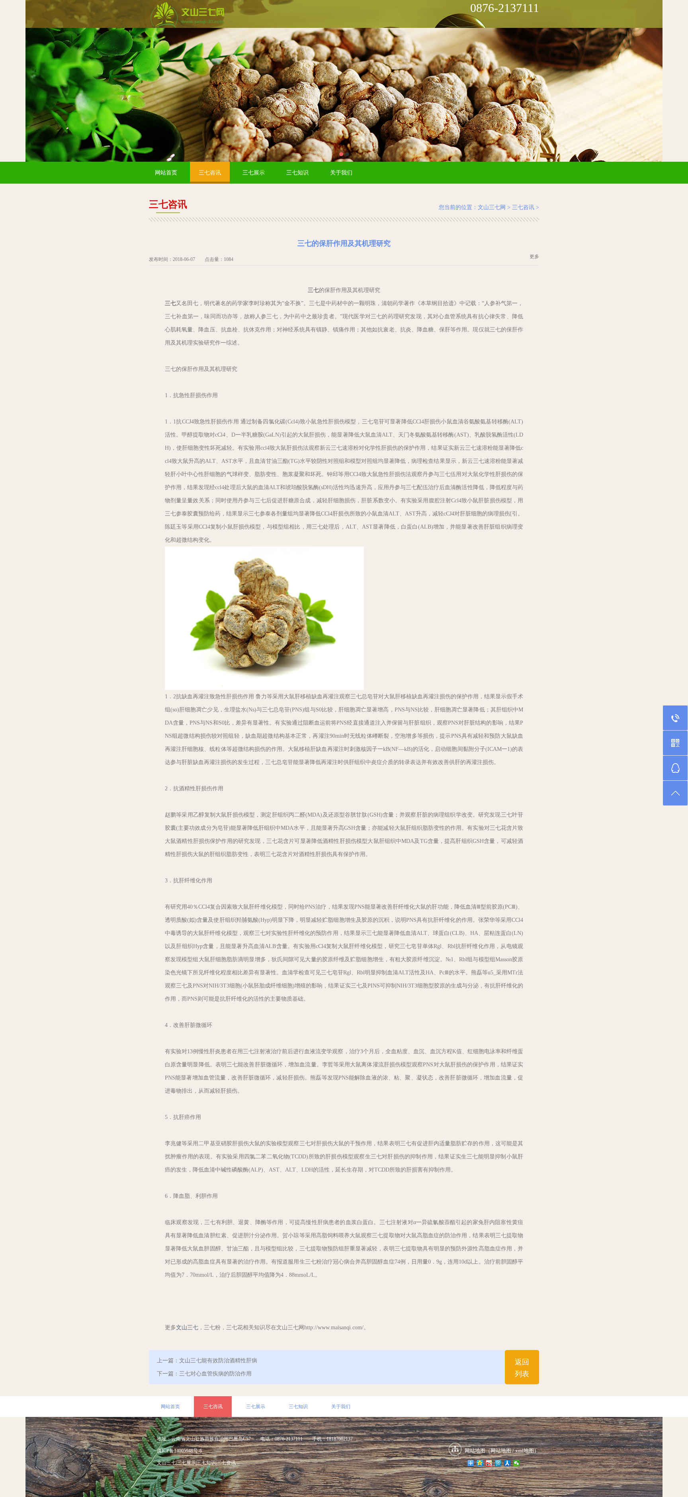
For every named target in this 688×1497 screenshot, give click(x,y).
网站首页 (166, 173)
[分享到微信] (516, 1463)
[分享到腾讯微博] (498, 1463)
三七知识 (297, 173)
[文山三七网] (187, 15)
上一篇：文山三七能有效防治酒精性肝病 (207, 1361)
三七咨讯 (210, 173)
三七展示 (253, 173)
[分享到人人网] (507, 1463)
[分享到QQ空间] (480, 1463)
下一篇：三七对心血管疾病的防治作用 (204, 1374)
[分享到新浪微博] (489, 1463)
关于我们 (341, 173)
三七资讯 (226, 1463)
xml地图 (524, 1451)
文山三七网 (492, 207)
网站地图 (501, 1451)
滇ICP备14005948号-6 (179, 1451)
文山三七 (187, 1327)
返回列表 (522, 1368)
